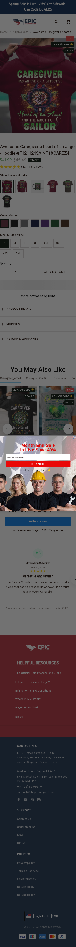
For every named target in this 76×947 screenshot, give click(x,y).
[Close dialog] (74, 437)
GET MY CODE (38, 464)
